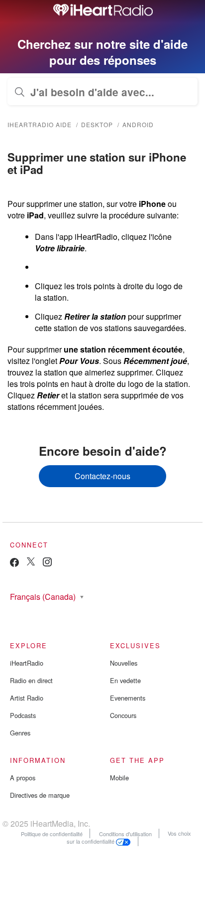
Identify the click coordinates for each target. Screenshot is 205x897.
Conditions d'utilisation (125, 833)
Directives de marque (40, 795)
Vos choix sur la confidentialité (129, 837)
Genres (20, 732)
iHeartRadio (26, 663)
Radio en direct (31, 680)
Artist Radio (26, 698)
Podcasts (23, 715)
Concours (123, 715)
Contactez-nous (102, 476)
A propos (22, 777)
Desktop (97, 124)
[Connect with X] (31, 562)
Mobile (119, 777)
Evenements (127, 698)
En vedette (125, 680)
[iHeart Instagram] (47, 563)
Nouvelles (123, 663)
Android (138, 124)
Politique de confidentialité (52, 833)
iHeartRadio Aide (39, 124)
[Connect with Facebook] (14, 564)
